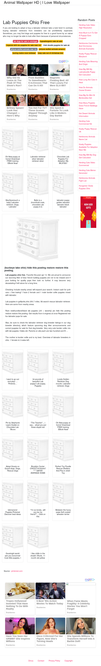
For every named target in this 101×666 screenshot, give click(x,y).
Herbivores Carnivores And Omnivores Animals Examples (88, 46)
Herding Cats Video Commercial (87, 164)
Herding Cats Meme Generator (87, 171)
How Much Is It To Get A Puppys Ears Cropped (88, 35)
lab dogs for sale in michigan (25, 41)
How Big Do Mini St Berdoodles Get (87, 96)
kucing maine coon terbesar (24, 53)
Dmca (30, 660)
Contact (41, 660)
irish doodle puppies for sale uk (56, 45)
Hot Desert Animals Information (87, 114)
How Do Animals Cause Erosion (86, 88)
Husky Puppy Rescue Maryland (88, 55)
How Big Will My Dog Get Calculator (87, 156)
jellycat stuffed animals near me (24, 49)
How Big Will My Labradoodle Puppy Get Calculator (87, 72)
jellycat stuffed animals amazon (52, 49)
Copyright (69, 660)
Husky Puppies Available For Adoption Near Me (88, 147)
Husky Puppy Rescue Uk (88, 130)
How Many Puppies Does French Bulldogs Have (88, 105)
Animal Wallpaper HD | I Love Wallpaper (37, 2)
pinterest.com (17, 571)
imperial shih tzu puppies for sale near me (23, 45)
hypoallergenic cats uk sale (51, 41)
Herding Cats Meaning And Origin (88, 62)
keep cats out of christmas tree (50, 53)
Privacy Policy (54, 660)
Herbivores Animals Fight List (87, 179)
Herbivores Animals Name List (87, 138)
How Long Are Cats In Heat (88, 81)
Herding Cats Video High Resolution (87, 26)
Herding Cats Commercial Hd (85, 122)
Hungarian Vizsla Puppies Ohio (86, 187)
